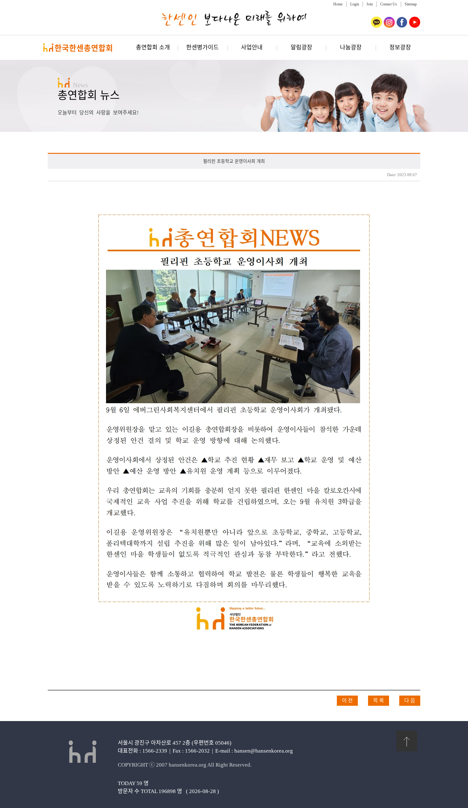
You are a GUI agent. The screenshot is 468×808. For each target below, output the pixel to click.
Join (369, 4)
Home (338, 4)
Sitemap (411, 4)
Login (354, 4)
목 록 (378, 700)
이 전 (347, 700)
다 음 (409, 700)
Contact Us (388, 4)
